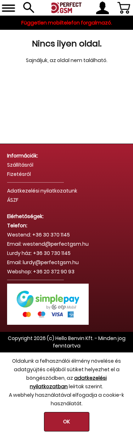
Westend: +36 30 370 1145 (38, 234)
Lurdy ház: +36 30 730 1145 (39, 253)
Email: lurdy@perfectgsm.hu (43, 262)
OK (66, 421)
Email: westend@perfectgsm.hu (48, 243)
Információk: (22, 155)
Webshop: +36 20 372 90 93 (40, 271)
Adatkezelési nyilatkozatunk (42, 190)
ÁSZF (12, 200)
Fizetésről (19, 174)
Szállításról (20, 164)
